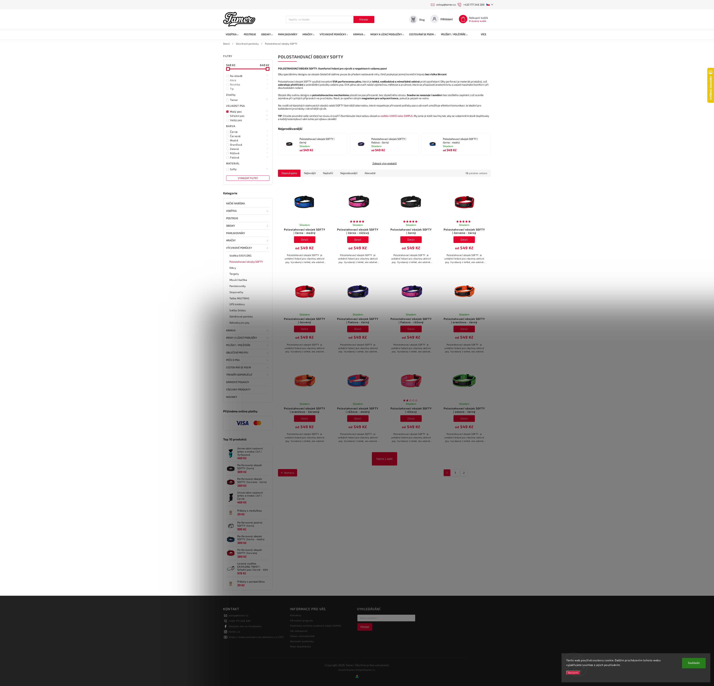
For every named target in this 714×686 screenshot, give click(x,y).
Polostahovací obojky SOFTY (246, 261)
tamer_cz (234, 631)
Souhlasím (694, 663)
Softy (249, 169)
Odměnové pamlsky (241, 316)
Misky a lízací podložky (241, 337)
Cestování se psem (238, 367)
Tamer (249, 99)
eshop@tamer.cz (238, 615)
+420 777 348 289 (240, 620)
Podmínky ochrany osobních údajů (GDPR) (315, 625)
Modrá (249, 140)
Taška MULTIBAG (239, 298)
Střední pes (249, 115)
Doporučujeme (289, 173)
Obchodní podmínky (302, 641)
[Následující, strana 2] (455, 472)
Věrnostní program (301, 620)
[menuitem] (232, 34)
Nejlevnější (310, 173)
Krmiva (231, 330)
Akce (249, 80)
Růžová (249, 153)
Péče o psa (233, 359)
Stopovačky (236, 292)
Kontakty (295, 615)
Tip (249, 88)
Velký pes (249, 120)
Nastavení (573, 672)
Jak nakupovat (299, 630)
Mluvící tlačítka (238, 279)
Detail (304, 239)
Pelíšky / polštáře (238, 345)
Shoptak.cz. (369, 670)
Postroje (232, 218)
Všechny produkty (238, 389)
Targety (234, 273)
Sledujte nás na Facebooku (245, 626)
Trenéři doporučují (239, 374)
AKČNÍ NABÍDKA (235, 203)
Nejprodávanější (349, 173)
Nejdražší (328, 173)
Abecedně (370, 173)
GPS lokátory (237, 304)
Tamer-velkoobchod (302, 636)
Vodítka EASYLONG (240, 255)
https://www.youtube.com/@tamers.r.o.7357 (256, 636)
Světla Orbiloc (237, 310)
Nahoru (289, 472)
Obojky (230, 225)
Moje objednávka (300, 646)
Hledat (363, 19)
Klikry (232, 267)
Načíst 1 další (385, 458)
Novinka (249, 84)
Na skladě (249, 75)
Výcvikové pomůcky (239, 247)
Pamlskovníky (235, 233)
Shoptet (350, 670)
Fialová (249, 157)
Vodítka (231, 210)
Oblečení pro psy (237, 352)
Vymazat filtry (248, 178)
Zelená (249, 148)
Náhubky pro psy (239, 322)
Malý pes (249, 111)
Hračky (231, 240)
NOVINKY (231, 396)
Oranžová (249, 144)
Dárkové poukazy (237, 382)
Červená (249, 136)
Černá (249, 131)
